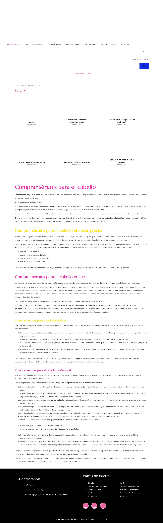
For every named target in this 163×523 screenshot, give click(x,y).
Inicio (17, 86)
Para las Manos (72, 45)
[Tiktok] (103, 506)
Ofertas (114, 45)
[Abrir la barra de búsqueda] (144, 52)
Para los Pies (90, 45)
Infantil (104, 45)
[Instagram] (86, 506)
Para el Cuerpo (54, 45)
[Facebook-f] (94, 506)
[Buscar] (144, 66)
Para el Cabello (13, 45)
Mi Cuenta (125, 45)
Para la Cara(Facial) (34, 45)
